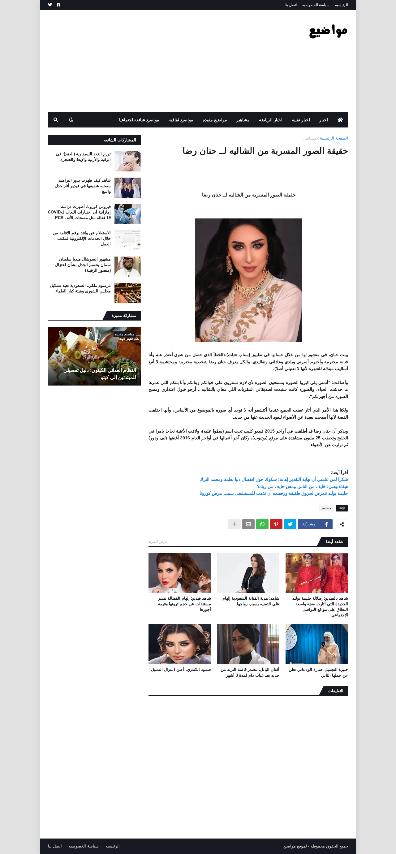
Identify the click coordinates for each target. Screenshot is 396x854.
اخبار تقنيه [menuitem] (301, 119)
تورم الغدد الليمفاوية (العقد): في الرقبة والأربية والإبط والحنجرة (83, 157)
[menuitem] (340, 119)
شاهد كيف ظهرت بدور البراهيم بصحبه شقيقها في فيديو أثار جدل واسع (83, 186)
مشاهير (309, 138)
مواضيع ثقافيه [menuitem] (181, 119)
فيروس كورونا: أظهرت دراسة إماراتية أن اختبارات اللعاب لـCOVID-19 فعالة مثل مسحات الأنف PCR (79, 212)
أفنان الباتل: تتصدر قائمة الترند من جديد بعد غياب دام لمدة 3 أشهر (250, 672)
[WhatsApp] (262, 524)
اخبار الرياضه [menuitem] (270, 119)
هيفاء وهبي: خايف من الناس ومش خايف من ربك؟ (302, 486)
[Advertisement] (160, 61)
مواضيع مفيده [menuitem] (215, 119)
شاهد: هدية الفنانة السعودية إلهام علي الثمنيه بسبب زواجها (250, 601)
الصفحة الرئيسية (334, 138)
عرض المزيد (158, 541)
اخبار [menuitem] (323, 119)
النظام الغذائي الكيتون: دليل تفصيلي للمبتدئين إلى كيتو (99, 374)
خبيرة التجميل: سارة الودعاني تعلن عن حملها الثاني (318, 672)
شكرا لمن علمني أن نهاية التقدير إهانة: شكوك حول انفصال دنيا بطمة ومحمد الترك (274, 479)
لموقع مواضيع (295, 846)
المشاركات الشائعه (120, 140)
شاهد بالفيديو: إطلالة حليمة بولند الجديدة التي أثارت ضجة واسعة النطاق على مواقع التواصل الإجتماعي (320, 607)
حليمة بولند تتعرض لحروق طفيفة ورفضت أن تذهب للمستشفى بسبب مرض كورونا (274, 493)
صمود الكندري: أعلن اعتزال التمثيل (181, 669)
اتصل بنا (291, 5)
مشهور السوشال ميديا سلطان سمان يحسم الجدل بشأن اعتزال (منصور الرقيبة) (83, 265)
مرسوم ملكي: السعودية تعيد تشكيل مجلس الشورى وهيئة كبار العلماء (80, 288)
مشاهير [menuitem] (243, 119)
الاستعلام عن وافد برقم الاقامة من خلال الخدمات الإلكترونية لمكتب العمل (82, 238)
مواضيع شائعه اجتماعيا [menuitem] (139, 119)
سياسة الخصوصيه (315, 5)
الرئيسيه (341, 5)
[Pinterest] (276, 524)
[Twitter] (290, 524)
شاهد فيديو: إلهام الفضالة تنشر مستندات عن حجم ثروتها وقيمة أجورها (184, 604)
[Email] (248, 524)
